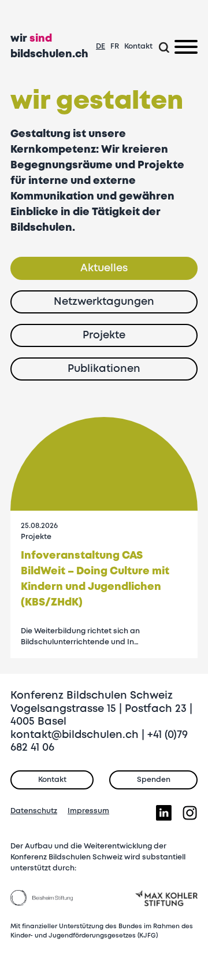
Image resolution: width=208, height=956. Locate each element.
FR (114, 46)
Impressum (88, 811)
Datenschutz (33, 811)
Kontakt (138, 46)
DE (100, 46)
